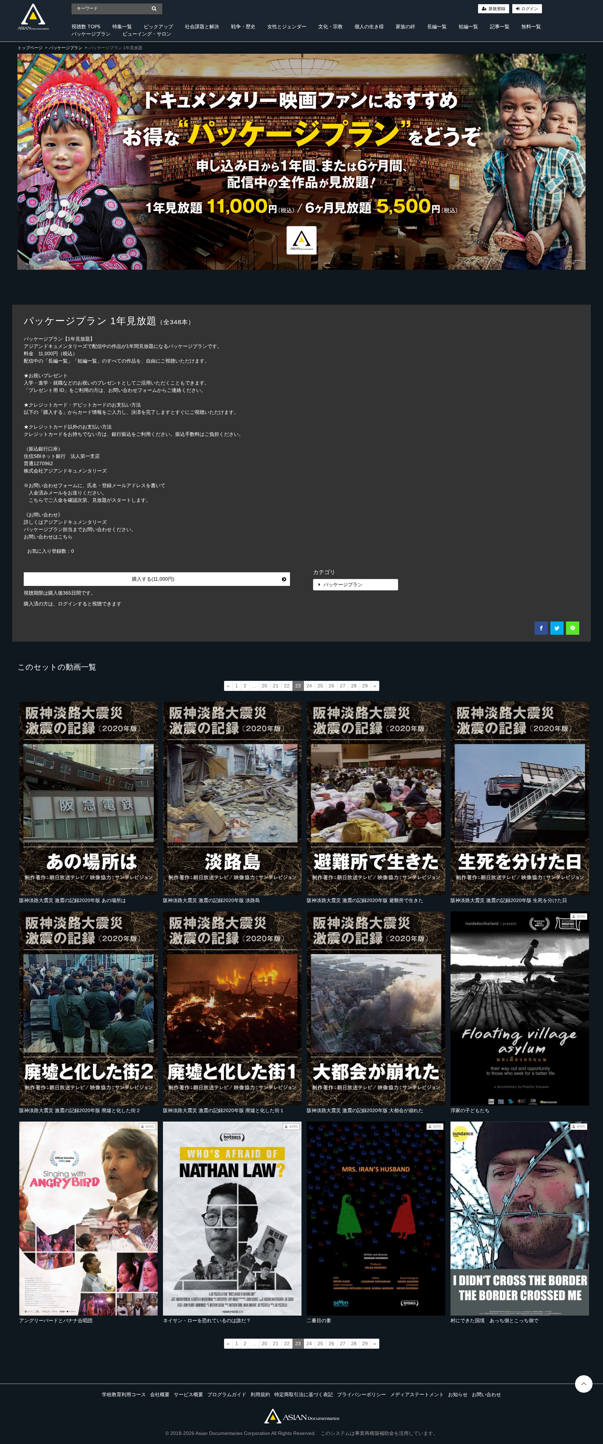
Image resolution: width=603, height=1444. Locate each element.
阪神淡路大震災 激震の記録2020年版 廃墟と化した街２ (80, 1110)
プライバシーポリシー (361, 1394)
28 (354, 685)
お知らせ (458, 1394)
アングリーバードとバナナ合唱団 (55, 1320)
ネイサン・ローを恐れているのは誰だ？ (207, 1320)
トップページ (30, 47)
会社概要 (160, 1394)
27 (342, 685)
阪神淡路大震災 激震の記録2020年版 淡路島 (211, 900)
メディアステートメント (417, 1394)
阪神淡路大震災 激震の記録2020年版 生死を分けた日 (509, 900)
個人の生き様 (369, 26)
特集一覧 (122, 26)
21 (275, 685)
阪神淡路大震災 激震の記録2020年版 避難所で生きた (365, 900)
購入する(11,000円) (153, 579)
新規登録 (497, 8)
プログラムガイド (226, 1394)
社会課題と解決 (202, 26)
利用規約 (260, 1394)
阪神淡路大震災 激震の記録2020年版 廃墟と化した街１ (223, 1110)
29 (365, 685)
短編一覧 (468, 26)
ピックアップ (158, 26)
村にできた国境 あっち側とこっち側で (494, 1320)
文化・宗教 (330, 26)
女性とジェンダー (286, 26)
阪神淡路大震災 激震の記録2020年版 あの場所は (72, 900)
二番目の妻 (319, 1320)
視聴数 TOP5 (86, 26)
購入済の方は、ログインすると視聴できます (72, 603)
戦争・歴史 (243, 26)
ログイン (529, 8)
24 (309, 685)
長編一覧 (437, 26)
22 (287, 685)
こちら (65, 536)
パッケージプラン (91, 34)
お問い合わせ (486, 1394)
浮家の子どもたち (470, 1110)
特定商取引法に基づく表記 (303, 1394)
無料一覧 (531, 26)
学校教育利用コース (124, 1394)
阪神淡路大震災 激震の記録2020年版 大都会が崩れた (365, 1110)
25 (320, 685)
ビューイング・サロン (146, 34)
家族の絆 (405, 26)
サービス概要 (188, 1394)
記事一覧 (499, 26)
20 (264, 685)
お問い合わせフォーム (132, 390)
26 (331, 685)
